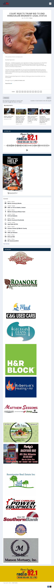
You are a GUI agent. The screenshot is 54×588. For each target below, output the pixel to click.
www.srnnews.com (20, 80)
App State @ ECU (13, 224)
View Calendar (6, 243)
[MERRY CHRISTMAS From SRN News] (9, 111)
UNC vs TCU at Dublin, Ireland (16, 207)
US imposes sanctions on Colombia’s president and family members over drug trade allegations (45, 119)
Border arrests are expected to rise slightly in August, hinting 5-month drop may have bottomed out (20, 119)
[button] (27, 150)
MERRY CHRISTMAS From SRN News (8, 117)
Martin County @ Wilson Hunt (16, 212)
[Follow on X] (50, 586)
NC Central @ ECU (13, 241)
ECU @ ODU (11, 237)
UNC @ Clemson (12, 232)
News (31, 18)
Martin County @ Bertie (14, 203)
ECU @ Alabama (12, 216)
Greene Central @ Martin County (17, 228)
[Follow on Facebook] (48, 586)
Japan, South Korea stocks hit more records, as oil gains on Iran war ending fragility (33, 119)
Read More (8, 83)
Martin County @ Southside (16, 220)
